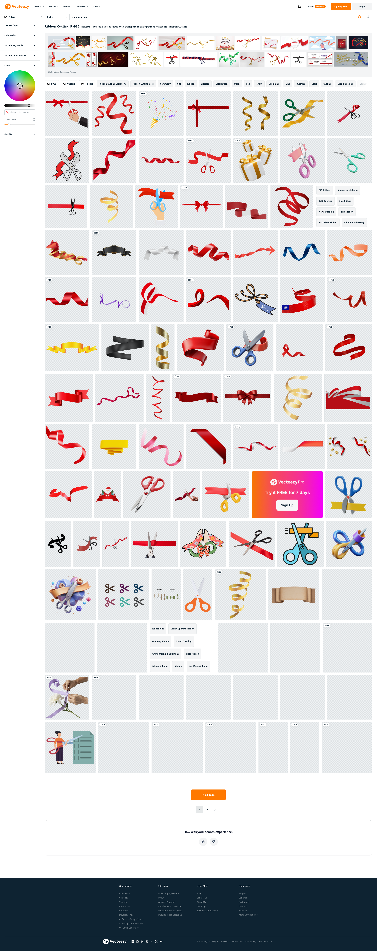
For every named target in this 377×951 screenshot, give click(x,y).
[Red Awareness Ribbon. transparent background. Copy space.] (299, 347)
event (259, 83)
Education (124, 910)
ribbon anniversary (354, 222)
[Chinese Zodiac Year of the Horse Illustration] (67, 252)
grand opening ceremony (165, 653)
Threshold (10, 119)
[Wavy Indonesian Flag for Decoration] (255, 446)
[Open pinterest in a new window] (147, 941)
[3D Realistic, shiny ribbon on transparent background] (196, 398)
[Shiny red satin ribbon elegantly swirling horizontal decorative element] (123, 747)
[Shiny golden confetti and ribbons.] (298, 398)
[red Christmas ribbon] (349, 299)
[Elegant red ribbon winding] (208, 252)
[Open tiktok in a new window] (152, 941)
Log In (362, 6)
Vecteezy (123, 897)
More (95, 6)
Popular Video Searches (170, 914)
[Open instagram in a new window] (137, 941)
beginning (274, 83)
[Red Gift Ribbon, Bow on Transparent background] (247, 398)
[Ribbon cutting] (208, 160)
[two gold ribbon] (255, 113)
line (288, 83)
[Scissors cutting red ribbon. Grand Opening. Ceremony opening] (156, 206)
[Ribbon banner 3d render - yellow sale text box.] (114, 446)
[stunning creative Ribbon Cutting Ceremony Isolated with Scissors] (70, 594)
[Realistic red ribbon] (67, 299)
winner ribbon (160, 666)
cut (179, 83)
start (314, 83)
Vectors (37, 6)
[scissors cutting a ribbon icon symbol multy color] (123, 594)
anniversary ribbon (347, 190)
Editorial (81, 6)
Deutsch (243, 906)
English (242, 893)
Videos (66, 6)
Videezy (123, 902)
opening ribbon (160, 641)
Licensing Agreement (169, 893)
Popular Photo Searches (170, 910)
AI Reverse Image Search (131, 919)
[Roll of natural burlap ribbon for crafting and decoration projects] (161, 697)
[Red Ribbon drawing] (114, 113)
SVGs (53, 83)
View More (351, 59)
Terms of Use (236, 941)
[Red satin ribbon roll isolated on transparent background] (347, 594)
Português (244, 902)
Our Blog (201, 906)
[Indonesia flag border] (348, 398)
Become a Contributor (207, 910)
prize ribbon (192, 653)
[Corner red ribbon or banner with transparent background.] (208, 446)
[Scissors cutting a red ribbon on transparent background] (349, 113)
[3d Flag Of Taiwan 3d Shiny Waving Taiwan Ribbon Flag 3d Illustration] (302, 299)
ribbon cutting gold (143, 83)
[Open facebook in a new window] (133, 941)
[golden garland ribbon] (240, 594)
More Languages (247, 915)
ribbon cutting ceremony (113, 83)
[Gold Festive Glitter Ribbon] (163, 347)
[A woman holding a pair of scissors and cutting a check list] (70, 747)
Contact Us (202, 897)
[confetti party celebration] (111, 206)
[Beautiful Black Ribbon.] (114, 252)
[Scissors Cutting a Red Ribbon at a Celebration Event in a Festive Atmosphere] (115, 544)
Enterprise (124, 906)
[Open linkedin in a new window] (142, 941)
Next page (208, 794)
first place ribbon (328, 222)
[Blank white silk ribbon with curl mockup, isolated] (161, 252)
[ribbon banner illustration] (348, 347)
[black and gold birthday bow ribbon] (114, 697)
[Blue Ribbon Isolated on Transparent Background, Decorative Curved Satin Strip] (302, 252)
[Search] (359, 17)
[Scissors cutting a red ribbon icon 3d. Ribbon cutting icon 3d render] (225, 494)
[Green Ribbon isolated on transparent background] (208, 697)
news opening (326, 211)
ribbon (190, 83)
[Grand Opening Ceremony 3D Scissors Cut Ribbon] (348, 494)
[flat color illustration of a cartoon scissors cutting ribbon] (67, 160)
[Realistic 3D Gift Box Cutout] (255, 160)
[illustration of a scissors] (197, 594)
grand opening (345, 83)
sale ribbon (345, 201)
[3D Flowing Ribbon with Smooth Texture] (200, 347)
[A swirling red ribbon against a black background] (114, 160)
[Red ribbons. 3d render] (68, 494)
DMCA (161, 897)
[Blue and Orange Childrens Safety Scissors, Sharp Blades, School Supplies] (295, 648)
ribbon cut (158, 628)
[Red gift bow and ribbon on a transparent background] (208, 113)
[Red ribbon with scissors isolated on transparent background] (66, 206)
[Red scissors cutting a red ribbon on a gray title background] (147, 494)
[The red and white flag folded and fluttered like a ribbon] (161, 299)
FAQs (199, 893)
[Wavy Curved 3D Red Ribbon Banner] (69, 398)
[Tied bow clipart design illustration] (201, 206)
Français (243, 910)
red (248, 83)
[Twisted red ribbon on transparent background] (158, 398)
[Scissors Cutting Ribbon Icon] (300, 544)
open (237, 83)
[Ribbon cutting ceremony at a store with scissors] (304, 747)
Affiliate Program (166, 902)
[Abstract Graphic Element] (208, 299)
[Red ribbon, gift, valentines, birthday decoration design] (291, 206)
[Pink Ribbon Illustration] (161, 446)
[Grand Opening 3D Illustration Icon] (302, 160)
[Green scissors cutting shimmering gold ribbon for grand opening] (302, 113)
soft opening (325, 201)
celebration (222, 83)
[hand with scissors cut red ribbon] (67, 113)
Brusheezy (124, 893)
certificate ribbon (198, 666)
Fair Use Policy (265, 941)
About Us (201, 902)
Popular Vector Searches (170, 906)
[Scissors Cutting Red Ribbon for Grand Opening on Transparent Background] (273, 747)
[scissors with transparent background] (349, 160)
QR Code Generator (129, 927)
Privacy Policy (251, 941)
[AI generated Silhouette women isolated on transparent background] (177, 747)
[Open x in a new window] (156, 941)
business (300, 83)
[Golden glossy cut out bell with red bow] (255, 697)
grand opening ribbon (182, 628)
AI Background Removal (131, 923)
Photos (52, 6)
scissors (205, 83)
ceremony (165, 83)
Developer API (126, 914)
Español (243, 897)
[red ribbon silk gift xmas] (347, 648)
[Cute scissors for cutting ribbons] (203, 544)
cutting (327, 83)
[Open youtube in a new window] (161, 941)
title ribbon (347, 211)
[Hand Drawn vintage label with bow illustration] (255, 299)
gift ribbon (324, 190)
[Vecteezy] (17, 6)
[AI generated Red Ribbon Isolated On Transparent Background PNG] (161, 160)
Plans (311, 6)
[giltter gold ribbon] (72, 347)
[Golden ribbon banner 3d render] (125, 347)
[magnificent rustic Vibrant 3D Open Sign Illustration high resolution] (122, 648)
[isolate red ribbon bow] (230, 747)
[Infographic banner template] (302, 446)
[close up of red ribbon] (67, 446)
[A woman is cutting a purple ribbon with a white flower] (67, 697)
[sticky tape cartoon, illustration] (349, 697)
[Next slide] (367, 83)
